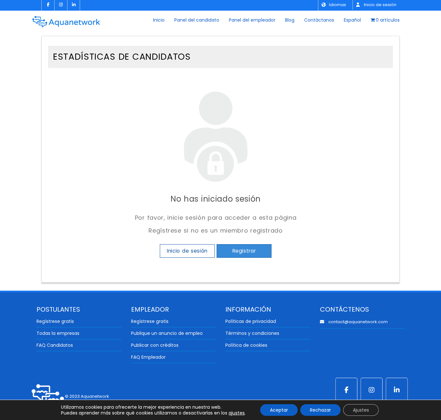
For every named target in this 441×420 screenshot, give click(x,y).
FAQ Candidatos (54, 345)
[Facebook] (47, 5)
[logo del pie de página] (48, 396)
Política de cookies (246, 345)
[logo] (66, 19)
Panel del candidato (196, 20)
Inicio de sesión (379, 5)
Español (352, 20)
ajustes (237, 413)
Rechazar (320, 410)
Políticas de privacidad (250, 321)
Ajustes (361, 410)
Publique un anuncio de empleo (167, 333)
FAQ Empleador (148, 357)
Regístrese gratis (55, 321)
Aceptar (279, 410)
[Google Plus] (372, 390)
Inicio (159, 20)
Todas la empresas (57, 333)
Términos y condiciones (252, 333)
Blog (289, 20)
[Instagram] (60, 5)
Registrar (244, 250)
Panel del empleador (252, 20)
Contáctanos (319, 20)
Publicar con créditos (155, 345)
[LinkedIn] (73, 5)
